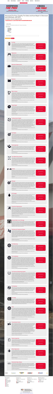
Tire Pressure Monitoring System (19, 271)
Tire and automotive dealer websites (28, 390)
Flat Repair (14, 132)
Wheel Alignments (15, 349)
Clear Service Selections (7, 38)
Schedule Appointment (40, 55)
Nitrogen (13, 181)
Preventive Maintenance (17, 206)
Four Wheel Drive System (17, 156)
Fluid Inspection (15, 145)
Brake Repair (10, 29)
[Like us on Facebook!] (17, 382)
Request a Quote (41, 47)
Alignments (9, 30)
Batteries (13, 79)
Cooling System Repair (16, 118)
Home (6, 379)
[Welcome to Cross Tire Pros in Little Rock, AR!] (41, 7)
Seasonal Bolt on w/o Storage (18, 220)
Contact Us (7, 386)
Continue (12, 38)
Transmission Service (16, 322)
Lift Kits (13, 168)
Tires (13, 306)
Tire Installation (15, 256)
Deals (6, 383)
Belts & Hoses (14, 91)
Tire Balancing (15, 243)
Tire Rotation (14, 286)
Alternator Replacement (17, 64)
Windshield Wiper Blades (17, 362)
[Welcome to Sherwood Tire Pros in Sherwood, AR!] (12, 7)
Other (9, 31)
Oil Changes (9, 28)
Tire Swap (14, 297)
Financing (7, 384)
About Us (7, 385)
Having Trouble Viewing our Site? (26, 391)
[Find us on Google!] (18, 382)
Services (7, 382)
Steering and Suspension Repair (18, 229)
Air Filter (13, 42)
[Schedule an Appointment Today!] (23, 3)
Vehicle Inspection (15, 338)
